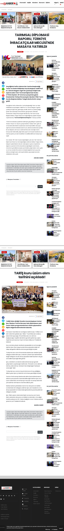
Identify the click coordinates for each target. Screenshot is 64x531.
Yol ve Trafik (47, 493)
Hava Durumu (48, 491)
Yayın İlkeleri (4, 507)
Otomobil (23, 2)
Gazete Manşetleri (47, 512)
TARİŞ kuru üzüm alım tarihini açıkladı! (55, 134)
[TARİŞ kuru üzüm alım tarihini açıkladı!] (22, 299)
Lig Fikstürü (47, 501)
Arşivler (26, 501)
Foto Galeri (24, 489)
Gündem (35, 2)
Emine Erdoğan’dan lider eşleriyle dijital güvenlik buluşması (56, 224)
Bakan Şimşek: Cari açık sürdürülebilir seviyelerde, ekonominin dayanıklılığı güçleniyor (56, 193)
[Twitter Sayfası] (4, 495)
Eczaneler (46, 499)
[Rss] (15, 495)
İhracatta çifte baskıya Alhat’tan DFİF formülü (56, 162)
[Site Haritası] (2, 499)
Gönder (40, 186)
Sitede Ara (58, 491)
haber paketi (3, 529)
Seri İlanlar (47, 507)
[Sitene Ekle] (4, 499)
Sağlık (29, 2)
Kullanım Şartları (5, 514)
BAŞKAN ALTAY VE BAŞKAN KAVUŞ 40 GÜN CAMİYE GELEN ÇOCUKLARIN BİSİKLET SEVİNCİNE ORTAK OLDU (56, 145)
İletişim (26, 509)
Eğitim (48, 2)
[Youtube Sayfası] (10, 495)
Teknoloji (35, 501)
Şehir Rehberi (47, 509)
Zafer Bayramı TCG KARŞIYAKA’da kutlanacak (56, 97)
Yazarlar (26, 498)
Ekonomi (41, 2)
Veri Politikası (4, 509)
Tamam (55, 529)
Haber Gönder (4, 518)
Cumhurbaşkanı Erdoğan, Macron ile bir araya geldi (56, 233)
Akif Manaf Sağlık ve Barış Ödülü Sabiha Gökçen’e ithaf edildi (56, 88)
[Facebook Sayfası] (1, 495)
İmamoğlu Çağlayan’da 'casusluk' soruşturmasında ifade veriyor (57, 171)
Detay (48, 529)
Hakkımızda (4, 505)
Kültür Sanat (36, 503)
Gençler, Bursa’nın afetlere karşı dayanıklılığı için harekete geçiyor (56, 77)
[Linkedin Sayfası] (12, 495)
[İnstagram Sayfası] (7, 495)
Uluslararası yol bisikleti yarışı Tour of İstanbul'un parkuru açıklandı (56, 124)
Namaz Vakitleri (46, 496)
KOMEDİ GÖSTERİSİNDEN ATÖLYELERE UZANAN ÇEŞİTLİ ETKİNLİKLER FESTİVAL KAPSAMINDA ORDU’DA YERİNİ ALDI (56, 110)
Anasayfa (3, 9)
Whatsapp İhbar (5, 516)
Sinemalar (47, 505)
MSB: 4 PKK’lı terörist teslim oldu (56, 216)
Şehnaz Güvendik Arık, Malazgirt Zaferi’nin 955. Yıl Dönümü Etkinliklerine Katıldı (56, 65)
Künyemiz (24, 506)
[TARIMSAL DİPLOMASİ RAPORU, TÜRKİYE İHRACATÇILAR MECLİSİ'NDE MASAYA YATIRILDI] (22, 67)
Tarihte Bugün (48, 503)
